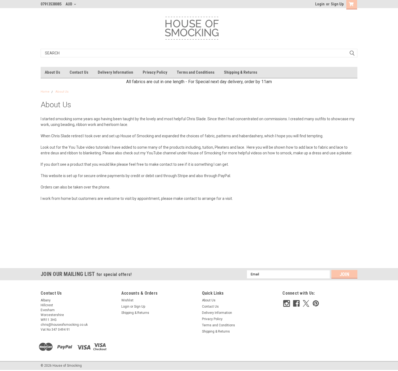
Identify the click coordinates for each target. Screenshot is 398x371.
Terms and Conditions (195, 72)
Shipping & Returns (240, 72)
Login (320, 4)
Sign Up (337, 4)
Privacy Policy (155, 72)
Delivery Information (115, 72)
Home (45, 91)
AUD (69, 4)
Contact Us (79, 72)
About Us (52, 72)
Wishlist (127, 300)
